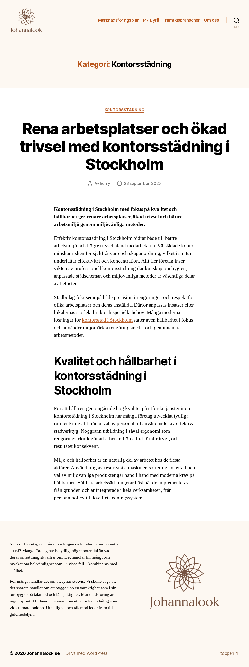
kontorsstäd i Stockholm (107, 320)
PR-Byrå (151, 20)
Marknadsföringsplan (118, 20)
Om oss (211, 20)
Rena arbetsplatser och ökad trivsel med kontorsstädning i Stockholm (124, 146)
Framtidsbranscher (181, 20)
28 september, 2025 (142, 183)
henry (105, 183)
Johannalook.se (43, 653)
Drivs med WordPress (86, 653)
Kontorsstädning (124, 110)
